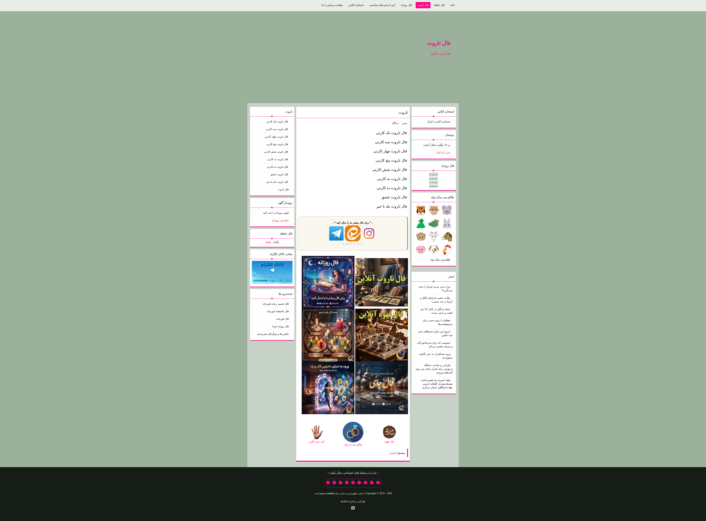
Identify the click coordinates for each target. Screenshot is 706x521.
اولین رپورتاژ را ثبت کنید (276, 212)
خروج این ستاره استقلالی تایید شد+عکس (435, 333)
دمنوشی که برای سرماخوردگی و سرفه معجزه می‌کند (435, 344)
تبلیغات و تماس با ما (332, 5)
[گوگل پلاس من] (340, 482)
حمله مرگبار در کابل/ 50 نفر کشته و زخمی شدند (436, 311)
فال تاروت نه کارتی (392, 179)
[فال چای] (381, 387)
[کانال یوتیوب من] (334, 482)
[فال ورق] (328, 387)
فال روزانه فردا (280, 326)
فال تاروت (423, 5)
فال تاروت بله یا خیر (391, 206)
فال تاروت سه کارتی (391, 142)
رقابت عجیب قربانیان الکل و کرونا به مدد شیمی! (436, 300)
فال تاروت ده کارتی (392, 188)
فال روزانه (406, 5)
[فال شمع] (328, 334)
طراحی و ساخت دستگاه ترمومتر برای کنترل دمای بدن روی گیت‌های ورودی (434, 369)
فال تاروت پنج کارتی (391, 160)
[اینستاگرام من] (359, 482)
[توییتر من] (347, 482)
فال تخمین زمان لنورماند (276, 303)
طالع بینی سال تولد (440, 259)
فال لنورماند (282, 318)
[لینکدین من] (328, 482)
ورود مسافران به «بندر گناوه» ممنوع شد (436, 356)
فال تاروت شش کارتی (389, 169)
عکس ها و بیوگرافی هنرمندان (273, 334)
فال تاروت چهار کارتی (390, 151)
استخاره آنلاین (356, 5)
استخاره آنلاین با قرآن (438, 121)
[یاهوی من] (378, 482)
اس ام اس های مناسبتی (382, 5)
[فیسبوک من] (365, 482)
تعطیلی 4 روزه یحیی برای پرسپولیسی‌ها (438, 322)
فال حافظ (439, 5)
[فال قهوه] (381, 334)
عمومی (393, 453)
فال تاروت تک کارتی (391, 133)
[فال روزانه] (328, 282)
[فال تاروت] (381, 282)
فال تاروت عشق (394, 197)
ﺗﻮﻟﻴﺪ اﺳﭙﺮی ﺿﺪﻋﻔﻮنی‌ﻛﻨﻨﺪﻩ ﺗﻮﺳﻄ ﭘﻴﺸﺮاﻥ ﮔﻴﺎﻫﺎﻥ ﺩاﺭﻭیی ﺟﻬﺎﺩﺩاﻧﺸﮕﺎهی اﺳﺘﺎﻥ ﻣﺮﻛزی (437, 384)
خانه (452, 5)
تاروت (403, 112)
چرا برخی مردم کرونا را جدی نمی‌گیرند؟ (436, 288)
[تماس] (353, 482)
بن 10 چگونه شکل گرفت (436, 145)
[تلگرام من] (372, 482)
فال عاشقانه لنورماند (278, 311)
